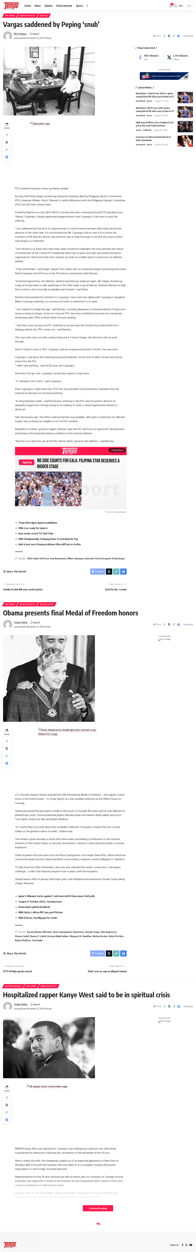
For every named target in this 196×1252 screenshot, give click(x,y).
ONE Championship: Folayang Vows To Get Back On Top (48, 539)
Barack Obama (34, 932)
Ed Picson (44, 558)
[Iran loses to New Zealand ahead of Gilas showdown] (185, 141)
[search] (175, 5)
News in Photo (27, 15)
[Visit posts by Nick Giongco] (7, 36)
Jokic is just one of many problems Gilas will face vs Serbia (49, 544)
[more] (87, 5)
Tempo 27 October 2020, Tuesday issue (40, 901)
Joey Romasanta (58, 558)
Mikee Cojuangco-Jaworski (80, 558)
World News (47, 604)
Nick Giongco (20, 33)
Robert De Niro (116, 936)
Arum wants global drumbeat (34, 906)
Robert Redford (22, 940)
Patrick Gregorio (103, 558)
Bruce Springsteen (62, 932)
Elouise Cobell (22, 936)
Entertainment (13, 986)
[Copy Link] (174, 35)
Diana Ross (78, 932)
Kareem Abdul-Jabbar (58, 936)
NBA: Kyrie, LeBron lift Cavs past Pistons (40, 912)
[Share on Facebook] (164, 35)
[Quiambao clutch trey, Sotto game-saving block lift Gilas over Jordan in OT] (185, 112)
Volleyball (147, 130)
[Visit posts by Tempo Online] (7, 624)
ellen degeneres (109, 932)
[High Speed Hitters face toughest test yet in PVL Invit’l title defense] (185, 126)
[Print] (178, 35)
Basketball (140, 101)
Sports (44, 15)
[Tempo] (11, 5)
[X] (179, 57)
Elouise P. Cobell (38, 936)
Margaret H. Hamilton (81, 936)
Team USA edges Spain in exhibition (37, 522)
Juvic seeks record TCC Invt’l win (35, 533)
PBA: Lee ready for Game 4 (33, 528)
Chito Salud (32, 558)
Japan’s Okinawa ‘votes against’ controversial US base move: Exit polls (56, 896)
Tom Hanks (37, 940)
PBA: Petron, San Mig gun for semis (37, 917)
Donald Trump (92, 932)
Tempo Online (21, 622)
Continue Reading (98, 1208)
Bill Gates (47, 932)
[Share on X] (169, 35)
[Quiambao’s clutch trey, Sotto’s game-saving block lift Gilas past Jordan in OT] (185, 97)
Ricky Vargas (118, 558)
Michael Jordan (100, 936)
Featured (10, 15)
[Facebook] (150, 57)
